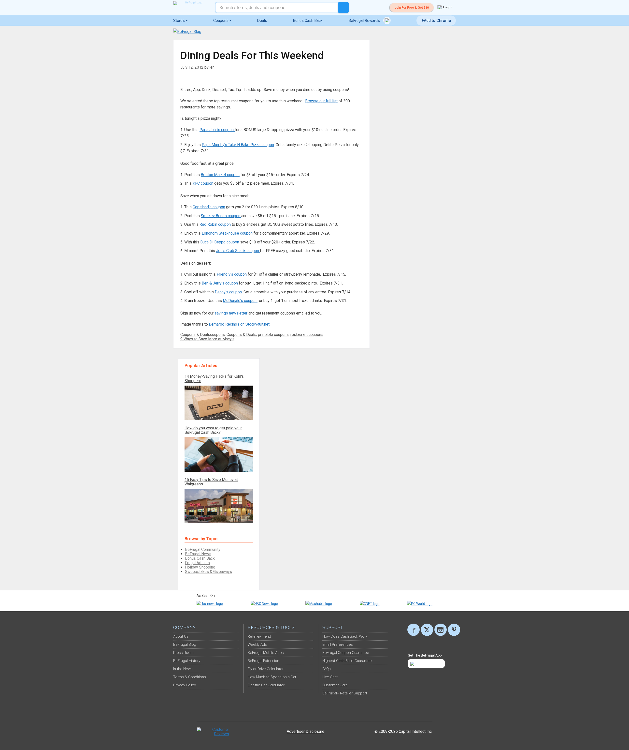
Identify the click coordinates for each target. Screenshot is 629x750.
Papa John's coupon (217, 129)
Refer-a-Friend (259, 636)
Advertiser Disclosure (305, 731)
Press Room (183, 652)
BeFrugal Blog (184, 644)
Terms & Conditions (189, 677)
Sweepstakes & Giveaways (208, 571)
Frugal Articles (197, 562)
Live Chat (330, 677)
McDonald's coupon (240, 300)
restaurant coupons (306, 334)
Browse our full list (321, 101)
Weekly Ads (257, 644)
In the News (183, 669)
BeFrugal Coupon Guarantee (345, 652)
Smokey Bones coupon (221, 215)
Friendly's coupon (232, 274)
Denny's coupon (228, 292)
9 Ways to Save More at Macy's (207, 339)
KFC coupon (203, 183)
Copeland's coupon (209, 207)
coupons (217, 334)
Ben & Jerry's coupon (220, 283)
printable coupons (273, 334)
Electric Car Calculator (266, 685)
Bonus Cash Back (308, 20)
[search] (343, 7)
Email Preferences (337, 644)
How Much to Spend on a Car (272, 677)
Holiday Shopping (200, 567)
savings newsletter (231, 313)
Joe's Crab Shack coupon (238, 250)
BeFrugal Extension (263, 661)
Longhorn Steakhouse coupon (227, 233)
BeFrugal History (186, 661)
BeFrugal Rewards (364, 20)
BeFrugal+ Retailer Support (344, 693)
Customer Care (335, 685)
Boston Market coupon (220, 174)
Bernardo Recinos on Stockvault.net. (239, 324)
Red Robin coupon (216, 224)
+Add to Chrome (436, 20)
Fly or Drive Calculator (266, 669)
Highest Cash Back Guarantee (347, 661)
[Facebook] (413, 630)
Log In (447, 7)
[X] (427, 630)
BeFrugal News (198, 554)
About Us (180, 636)
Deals (262, 20)
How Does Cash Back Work (344, 636)
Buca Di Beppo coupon (220, 242)
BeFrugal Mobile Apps (266, 652)
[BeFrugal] (191, 3)
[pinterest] (454, 630)
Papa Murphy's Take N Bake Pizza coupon (238, 144)
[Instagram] (440, 630)
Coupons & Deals (195, 334)
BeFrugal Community (202, 549)
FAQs (326, 669)
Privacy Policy (184, 685)
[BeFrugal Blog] (187, 31)
